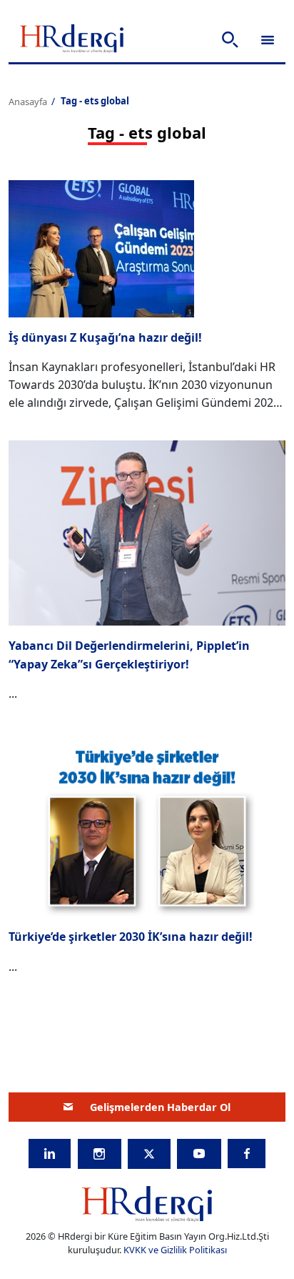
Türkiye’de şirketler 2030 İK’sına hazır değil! (131, 936)
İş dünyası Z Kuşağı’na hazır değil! (105, 337)
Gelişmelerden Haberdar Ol (160, 1107)
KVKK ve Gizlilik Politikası (175, 1249)
